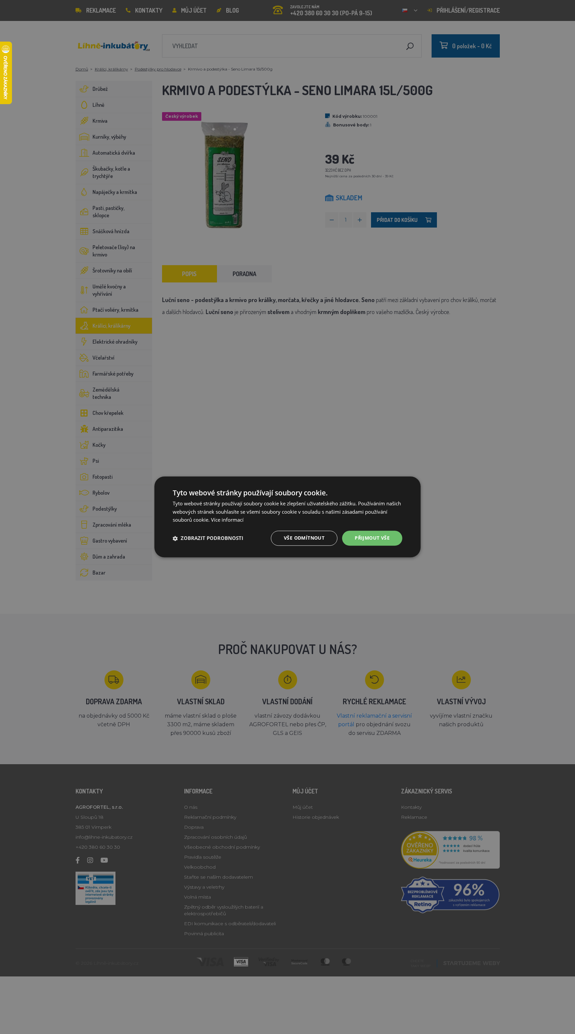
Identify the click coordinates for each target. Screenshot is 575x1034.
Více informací (227, 520)
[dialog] (287, 516)
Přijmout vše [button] (372, 538)
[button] (208, 538)
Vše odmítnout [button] (304, 538)
